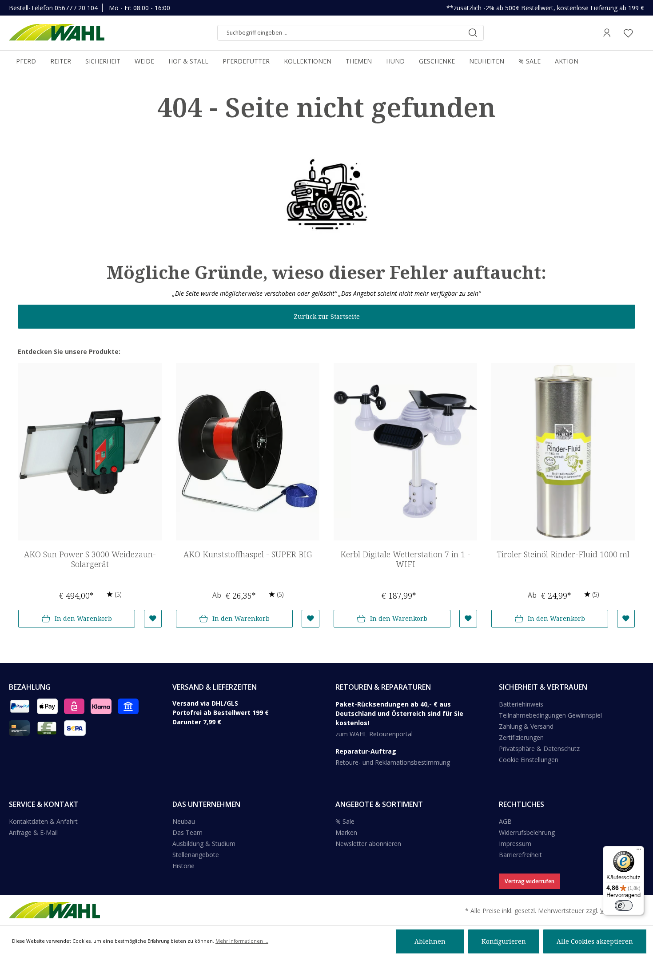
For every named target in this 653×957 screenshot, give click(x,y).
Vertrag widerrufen (529, 881)
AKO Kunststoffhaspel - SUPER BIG (247, 554)
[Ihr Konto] (606, 32)
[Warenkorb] (641, 32)
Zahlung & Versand (526, 726)
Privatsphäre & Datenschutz (539, 748)
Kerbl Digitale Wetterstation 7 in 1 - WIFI (405, 559)
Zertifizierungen (521, 737)
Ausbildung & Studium (203, 843)
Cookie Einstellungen (528, 759)
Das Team (187, 832)
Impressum (515, 843)
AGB (505, 821)
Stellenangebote (195, 854)
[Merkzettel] (628, 32)
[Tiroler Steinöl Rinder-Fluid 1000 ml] (563, 451)
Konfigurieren (504, 941)
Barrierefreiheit (520, 854)
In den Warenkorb (83, 618)
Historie (183, 866)
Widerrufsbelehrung (527, 832)
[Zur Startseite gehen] (56, 33)
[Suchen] (472, 32)
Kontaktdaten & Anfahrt (43, 821)
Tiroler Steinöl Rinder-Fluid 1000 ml (563, 554)
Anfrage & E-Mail (33, 832)
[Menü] (638, 851)
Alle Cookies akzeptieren (595, 941)
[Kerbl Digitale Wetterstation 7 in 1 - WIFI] (405, 451)
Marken (346, 832)
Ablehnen (430, 941)
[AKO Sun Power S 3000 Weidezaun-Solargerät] (90, 451)
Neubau (183, 821)
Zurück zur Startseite (327, 316)
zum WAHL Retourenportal (374, 734)
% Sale (344, 821)
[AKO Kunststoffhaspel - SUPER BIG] (247, 451)
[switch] (624, 905)
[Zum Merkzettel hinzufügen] (153, 618)
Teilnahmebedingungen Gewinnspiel (550, 715)
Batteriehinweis (521, 704)
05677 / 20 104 (76, 8)
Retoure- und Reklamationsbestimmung (392, 762)
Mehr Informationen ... (241, 941)
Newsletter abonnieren (368, 843)
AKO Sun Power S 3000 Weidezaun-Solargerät (90, 559)
